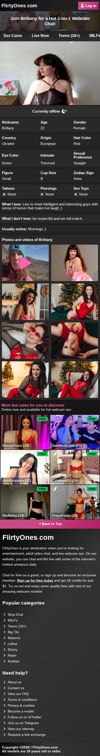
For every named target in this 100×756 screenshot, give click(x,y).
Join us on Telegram (23, 723)
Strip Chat (15, 614)
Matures (14, 638)
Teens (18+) (69, 36)
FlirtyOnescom (19, 5)
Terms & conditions (22, 700)
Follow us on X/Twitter (25, 717)
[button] (25, 263)
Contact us (16, 688)
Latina (12, 644)
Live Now (40, 36)
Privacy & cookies (21, 705)
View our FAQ (18, 694)
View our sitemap (21, 729)
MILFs (12, 620)
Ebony (12, 649)
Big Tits (13, 632)
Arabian (14, 661)
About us (14, 682)
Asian (12, 655)
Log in (90, 6)
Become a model (21, 711)
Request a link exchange (27, 735)
